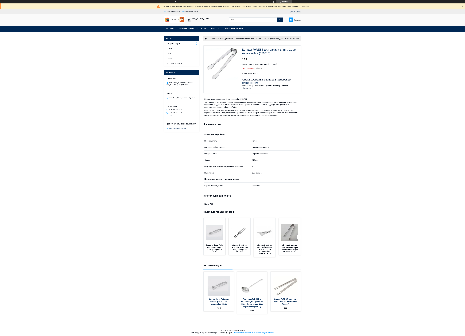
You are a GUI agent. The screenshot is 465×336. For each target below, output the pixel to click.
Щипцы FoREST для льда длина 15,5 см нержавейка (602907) (286, 301)
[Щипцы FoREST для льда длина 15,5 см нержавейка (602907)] (286, 284)
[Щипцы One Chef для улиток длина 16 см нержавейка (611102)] (240, 230)
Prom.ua (243, 330)
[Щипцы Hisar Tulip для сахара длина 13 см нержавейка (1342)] (214, 230)
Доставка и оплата (234, 29)
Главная (170, 29)
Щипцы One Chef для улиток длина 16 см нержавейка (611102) (240, 248)
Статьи (169, 49)
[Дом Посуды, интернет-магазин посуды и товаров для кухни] (174, 23)
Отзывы (170, 58)
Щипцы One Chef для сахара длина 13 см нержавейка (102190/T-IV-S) (290, 248)
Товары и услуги (186, 29)
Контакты (215, 29)
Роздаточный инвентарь (245, 39)
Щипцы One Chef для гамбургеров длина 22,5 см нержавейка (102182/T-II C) (265, 249)
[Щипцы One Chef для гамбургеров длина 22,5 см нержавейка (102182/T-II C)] (265, 230)
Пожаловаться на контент (242, 333)
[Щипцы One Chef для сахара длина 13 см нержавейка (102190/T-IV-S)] (290, 230)
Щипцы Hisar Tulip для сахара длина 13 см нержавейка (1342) (214, 248)
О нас (203, 29)
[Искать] (280, 20)
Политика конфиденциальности (263, 333)
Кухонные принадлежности (222, 39)
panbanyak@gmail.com (177, 128)
